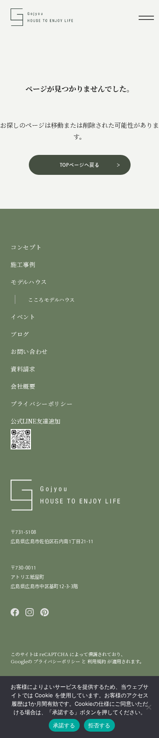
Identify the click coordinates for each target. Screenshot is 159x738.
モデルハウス (29, 282)
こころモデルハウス (51, 299)
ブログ (20, 334)
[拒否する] (148, 707)
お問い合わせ (29, 351)
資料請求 (23, 369)
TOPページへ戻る (80, 165)
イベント (23, 316)
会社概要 (23, 386)
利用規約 (97, 661)
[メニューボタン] (146, 17)
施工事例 (23, 264)
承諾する (64, 725)
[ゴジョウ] (42, 21)
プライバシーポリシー (42, 403)
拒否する (99, 725)
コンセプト (26, 247)
